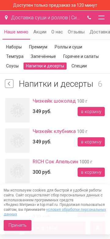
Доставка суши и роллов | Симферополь (45, 18)
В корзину (91, 111)
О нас (57, 32)
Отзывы (76, 32)
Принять (18, 225)
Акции (39, 32)
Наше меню (16, 32)
